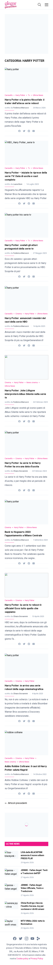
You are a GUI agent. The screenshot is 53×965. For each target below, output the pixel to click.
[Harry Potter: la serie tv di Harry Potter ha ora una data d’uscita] (26, 443)
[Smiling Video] (38, 938)
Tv (29, 95)
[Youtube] (32, 938)
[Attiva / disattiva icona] (39, 4)
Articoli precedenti (16, 803)
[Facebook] (19, 131)
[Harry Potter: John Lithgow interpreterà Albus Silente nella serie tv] (26, 367)
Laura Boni (18, 184)
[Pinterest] (29, 131)
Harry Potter (20, 95)
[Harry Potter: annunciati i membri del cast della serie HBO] (26, 298)
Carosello (9, 95)
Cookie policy (22, 958)
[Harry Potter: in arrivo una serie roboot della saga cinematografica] (26, 666)
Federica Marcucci (21, 108)
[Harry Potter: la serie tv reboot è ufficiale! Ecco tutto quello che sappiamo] (26, 585)
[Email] (33, 131)
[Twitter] (24, 131)
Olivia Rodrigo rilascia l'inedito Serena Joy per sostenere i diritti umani (32, 906)
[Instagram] (26, 938)
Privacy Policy (36, 958)
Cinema (18, 314)
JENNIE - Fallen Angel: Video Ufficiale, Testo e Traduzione (32, 888)
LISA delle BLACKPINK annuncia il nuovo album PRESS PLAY (32, 855)
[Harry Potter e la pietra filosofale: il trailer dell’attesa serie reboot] (26, 80)
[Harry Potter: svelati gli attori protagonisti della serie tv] (26, 225)
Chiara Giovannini (20, 471)
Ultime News (38, 95)
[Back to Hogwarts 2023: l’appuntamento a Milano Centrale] (26, 512)
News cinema (32, 383)
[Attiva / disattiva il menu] (46, 4)
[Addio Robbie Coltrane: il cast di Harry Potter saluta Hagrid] (26, 743)
